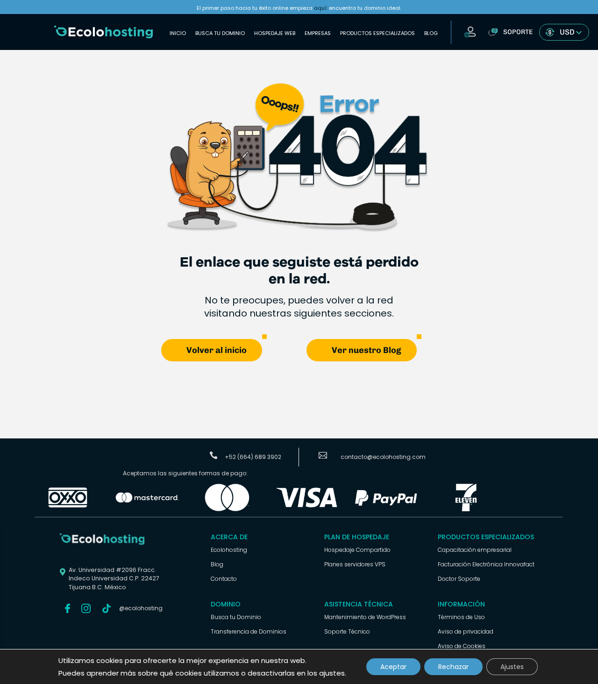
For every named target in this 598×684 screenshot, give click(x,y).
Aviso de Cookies (461, 646)
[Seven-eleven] (465, 510)
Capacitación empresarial (475, 550)
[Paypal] (386, 510)
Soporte (518, 32)
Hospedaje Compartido (357, 550)
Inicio (178, 33)
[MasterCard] (147, 510)
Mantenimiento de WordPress (365, 617)
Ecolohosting (229, 550)
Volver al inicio (216, 350)
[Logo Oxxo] (67, 510)
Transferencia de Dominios (248, 631)
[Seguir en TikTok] (106, 608)
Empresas (318, 33)
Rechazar (453, 666)
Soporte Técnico (347, 631)
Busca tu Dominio (220, 33)
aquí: (320, 8)
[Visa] (306, 510)
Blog (431, 33)
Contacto (224, 579)
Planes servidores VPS (354, 564)
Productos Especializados (377, 33)
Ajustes (512, 666)
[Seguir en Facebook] (67, 608)
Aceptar (393, 666)
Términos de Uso (461, 617)
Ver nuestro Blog (366, 350)
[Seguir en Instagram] (85, 608)
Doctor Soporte (459, 579)
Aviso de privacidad (465, 631)
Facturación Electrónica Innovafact (486, 564)
